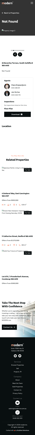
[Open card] (17, 186)
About (17, 380)
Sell (17, 368)
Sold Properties (17, 387)
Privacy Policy (17, 393)
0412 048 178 (15, 94)
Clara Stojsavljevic (18, 85)
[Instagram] (15, 355)
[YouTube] (19, 355)
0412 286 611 (15, 87)
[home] (7, 2)
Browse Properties (17, 365)
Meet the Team (17, 383)
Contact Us (17, 390)
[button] (32, 3)
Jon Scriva (15, 92)
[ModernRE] (17, 344)
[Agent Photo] (7, 86)
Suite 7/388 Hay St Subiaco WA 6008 (17, 349)
